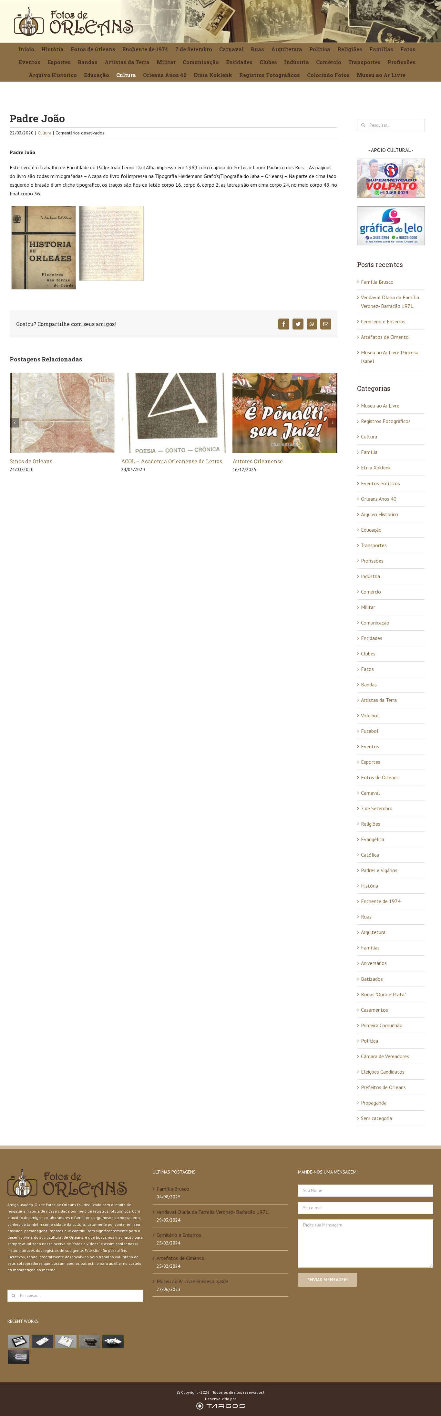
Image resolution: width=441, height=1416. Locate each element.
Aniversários (374, 963)
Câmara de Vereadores (385, 1056)
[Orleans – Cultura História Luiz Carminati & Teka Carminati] (284, 412)
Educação (371, 529)
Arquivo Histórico (379, 514)
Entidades (371, 638)
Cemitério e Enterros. (383, 321)
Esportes (370, 762)
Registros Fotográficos (386, 421)
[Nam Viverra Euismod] (89, 1341)
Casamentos (374, 1010)
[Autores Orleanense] (173, 412)
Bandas (369, 684)
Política (369, 1040)
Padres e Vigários (379, 870)
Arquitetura (373, 932)
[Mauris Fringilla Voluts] (42, 1341)
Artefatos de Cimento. (385, 337)
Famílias (370, 947)
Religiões (370, 824)
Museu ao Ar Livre (380, 405)
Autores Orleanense (146, 461)
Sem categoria (376, 1118)
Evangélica (372, 839)
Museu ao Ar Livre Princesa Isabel (193, 1281)
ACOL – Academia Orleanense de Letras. (61, 461)
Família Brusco (377, 282)
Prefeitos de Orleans (383, 1087)
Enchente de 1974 (381, 901)
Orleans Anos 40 (378, 499)
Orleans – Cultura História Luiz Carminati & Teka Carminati (272, 465)
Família (369, 452)
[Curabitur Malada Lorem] (113, 1341)
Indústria (370, 576)
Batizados (372, 979)
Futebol (369, 731)
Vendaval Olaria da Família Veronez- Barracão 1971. (213, 1212)
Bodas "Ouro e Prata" (383, 994)
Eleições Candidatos (383, 1071)
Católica (370, 854)
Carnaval (370, 793)
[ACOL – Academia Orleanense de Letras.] (62, 412)
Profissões (372, 560)
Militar (368, 607)
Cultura (44, 133)
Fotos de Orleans (380, 777)
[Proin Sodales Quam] (66, 1341)
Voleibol (370, 715)
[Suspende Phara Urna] (18, 1357)
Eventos (370, 746)
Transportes (374, 545)
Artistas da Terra (379, 700)
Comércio (371, 591)
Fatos (367, 669)
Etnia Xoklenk (376, 467)
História (369, 885)
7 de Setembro (377, 808)
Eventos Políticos (380, 483)
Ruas (366, 916)
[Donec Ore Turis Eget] (18, 1341)
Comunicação (375, 622)
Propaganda (373, 1102)
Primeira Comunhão (382, 1025)
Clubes (368, 653)
